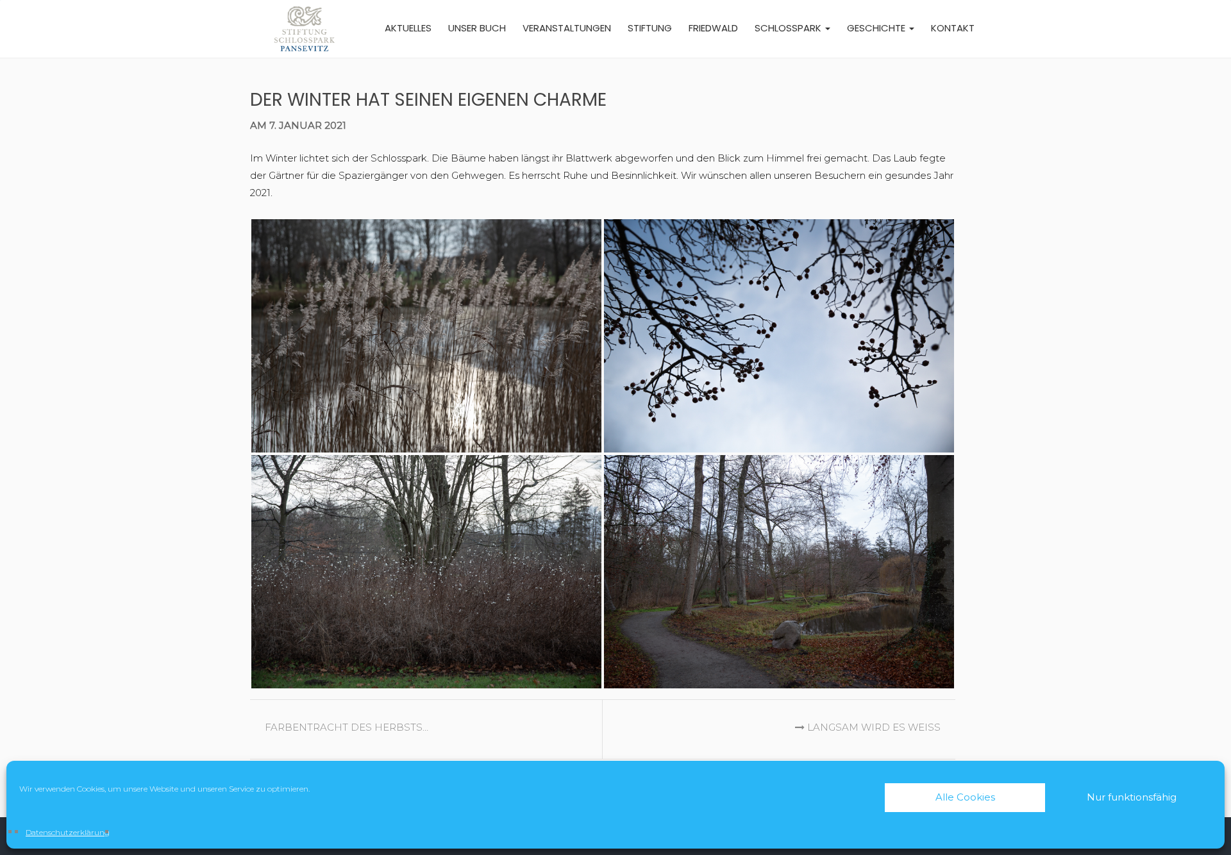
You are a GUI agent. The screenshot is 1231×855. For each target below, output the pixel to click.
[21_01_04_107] (779, 335)
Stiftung (650, 28)
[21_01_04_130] (779, 571)
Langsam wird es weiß (873, 727)
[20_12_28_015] (426, 335)
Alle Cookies (965, 797)
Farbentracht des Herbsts (345, 727)
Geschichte (877, 28)
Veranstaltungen (567, 28)
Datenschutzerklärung (68, 832)
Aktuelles (408, 28)
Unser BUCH (477, 28)
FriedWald (713, 28)
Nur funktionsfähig (1132, 797)
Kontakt (953, 28)
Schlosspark (789, 28)
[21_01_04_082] (426, 571)
